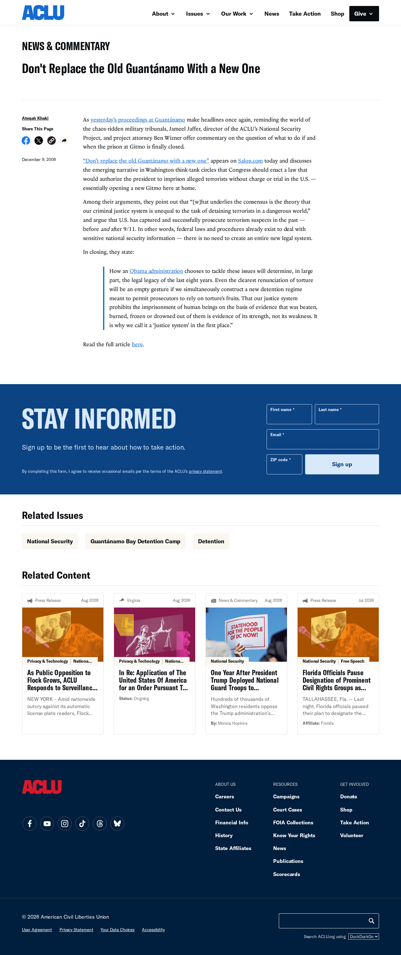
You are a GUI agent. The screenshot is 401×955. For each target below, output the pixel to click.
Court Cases (287, 809)
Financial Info (231, 822)
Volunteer (351, 835)
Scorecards (286, 874)
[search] (371, 920)
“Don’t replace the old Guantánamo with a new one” (146, 160)
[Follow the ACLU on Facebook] (29, 823)
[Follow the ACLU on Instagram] (64, 823)
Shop (337, 13)
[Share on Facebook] (26, 142)
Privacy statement (76, 929)
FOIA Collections (293, 822)
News (271, 13)
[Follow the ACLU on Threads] (99, 823)
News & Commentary (63, 48)
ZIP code (279, 459)
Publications (288, 861)
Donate (348, 796)
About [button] (161, 13)
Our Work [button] (234, 13)
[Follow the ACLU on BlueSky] (117, 823)
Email (275, 434)
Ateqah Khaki (35, 118)
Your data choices (117, 929)
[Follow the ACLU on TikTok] (82, 823)
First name (280, 409)
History (223, 835)
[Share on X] (38, 142)
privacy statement (205, 471)
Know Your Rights (294, 835)
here (137, 344)
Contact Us (228, 809)
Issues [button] (195, 13)
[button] (51, 141)
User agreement (37, 929)
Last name (329, 409)
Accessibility (153, 929)
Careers (224, 796)
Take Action (305, 13)
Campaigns (286, 796)
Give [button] (361, 13)
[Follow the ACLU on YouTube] (47, 823)
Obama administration (156, 270)
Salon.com (250, 160)
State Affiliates (233, 848)
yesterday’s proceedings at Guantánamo (138, 119)
